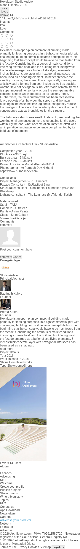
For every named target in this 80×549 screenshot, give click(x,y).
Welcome (6, 483)
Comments (7, 31)
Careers (5, 516)
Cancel (17, 257)
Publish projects (10, 490)
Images (5, 21)
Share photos (9, 493)
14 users (15, 463)
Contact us (7, 506)
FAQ (3, 503)
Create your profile (12, 486)
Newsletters (8, 513)
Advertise (6, 530)
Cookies (33, 547)
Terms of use (8, 547)
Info (2, 25)
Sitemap (45, 547)
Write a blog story (11, 496)
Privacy (22, 547)
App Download (10, 510)
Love (3, 28)
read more (6, 348)
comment (6, 257)
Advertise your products (15, 520)
